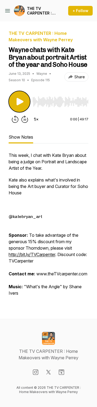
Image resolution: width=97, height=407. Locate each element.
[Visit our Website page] (61, 372)
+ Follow (80, 10)
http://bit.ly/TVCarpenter (32, 254)
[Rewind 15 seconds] (15, 119)
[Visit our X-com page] (48, 372)
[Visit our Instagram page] (35, 372)
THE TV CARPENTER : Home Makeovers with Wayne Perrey (39, 11)
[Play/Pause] (19, 101)
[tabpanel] (48, 227)
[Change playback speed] (36, 119)
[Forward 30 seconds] (25, 119)
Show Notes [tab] (21, 137)
